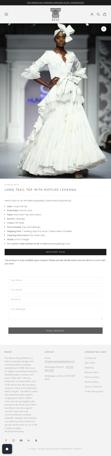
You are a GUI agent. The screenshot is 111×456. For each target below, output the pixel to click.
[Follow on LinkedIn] (28, 440)
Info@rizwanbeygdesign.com (60, 361)
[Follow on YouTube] (21, 440)
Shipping (89, 367)
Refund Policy (91, 372)
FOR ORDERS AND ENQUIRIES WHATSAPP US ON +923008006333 (55, 2)
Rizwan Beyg (12, 184)
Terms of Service (93, 386)
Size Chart (90, 362)
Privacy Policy (92, 381)
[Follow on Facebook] (6, 440)
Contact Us (90, 358)
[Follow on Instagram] (13, 440)
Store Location (92, 377)
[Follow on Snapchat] (36, 440)
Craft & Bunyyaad (94, 391)
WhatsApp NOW (55, 252)
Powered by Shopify (71, 449)
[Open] (7, 449)
